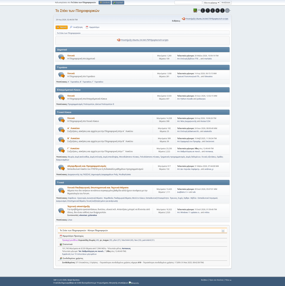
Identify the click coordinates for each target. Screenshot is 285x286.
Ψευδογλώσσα (125, 174)
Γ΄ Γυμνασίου (97, 82)
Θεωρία (71, 157)
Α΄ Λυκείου (73, 128)
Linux (70, 220)
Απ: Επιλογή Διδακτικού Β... (188, 131)
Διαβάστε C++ (183, 192)
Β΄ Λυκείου (73, 138)
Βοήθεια (204, 280)
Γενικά (71, 55)
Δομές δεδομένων (193, 157)
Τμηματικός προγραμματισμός (172, 157)
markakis (208, 58)
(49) (88, 240)
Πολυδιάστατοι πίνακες (150, 157)
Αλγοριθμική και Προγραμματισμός (86, 165)
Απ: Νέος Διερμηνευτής (187, 121)
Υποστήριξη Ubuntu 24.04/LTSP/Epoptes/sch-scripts (207, 18)
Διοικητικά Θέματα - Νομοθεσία (100, 198)
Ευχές (180, 198)
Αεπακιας (209, 151)
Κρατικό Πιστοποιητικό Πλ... (189, 76)
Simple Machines (73, 280)
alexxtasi (83, 215)
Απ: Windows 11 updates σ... (188, 212)
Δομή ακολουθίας (82, 157)
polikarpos (201, 99)
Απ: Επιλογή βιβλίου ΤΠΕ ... (188, 58)
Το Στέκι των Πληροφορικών (77, 11)
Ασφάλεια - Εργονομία (77, 198)
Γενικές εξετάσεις (209, 157)
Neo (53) (137, 240)
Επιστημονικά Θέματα (76, 201)
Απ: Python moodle (185, 99)
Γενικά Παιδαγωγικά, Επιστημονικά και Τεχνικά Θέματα (97, 187)
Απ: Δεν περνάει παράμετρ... (189, 169)
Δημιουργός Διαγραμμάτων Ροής (104, 174)
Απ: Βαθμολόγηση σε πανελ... (189, 151)
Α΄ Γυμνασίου (73, 82)
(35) (106, 240)
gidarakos (92, 215)
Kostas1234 (205, 121)
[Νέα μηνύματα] (61, 57)
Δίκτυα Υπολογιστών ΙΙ (104, 104)
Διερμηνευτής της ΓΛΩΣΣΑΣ (79, 174)
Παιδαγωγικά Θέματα (122, 198)
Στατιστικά (67, 244)
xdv (194, 192)
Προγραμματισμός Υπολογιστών (81, 104)
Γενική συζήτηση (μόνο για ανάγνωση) (102, 201)
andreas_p (209, 169)
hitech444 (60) (127, 240)
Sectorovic (210, 141)
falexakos (209, 76)
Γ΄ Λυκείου (73, 148)
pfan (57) (117, 240)
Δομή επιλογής (96, 157)
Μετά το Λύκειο (138, 198)
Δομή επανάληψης (110, 157)
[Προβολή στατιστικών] (134, 283)
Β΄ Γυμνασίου (85, 82)
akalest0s (208, 131)
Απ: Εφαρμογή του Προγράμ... (189, 141)
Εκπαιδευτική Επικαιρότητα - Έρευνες (161, 198)
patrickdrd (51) (148, 240)
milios (207, 212)
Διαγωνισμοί (61, 201)
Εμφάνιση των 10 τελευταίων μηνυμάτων (79, 254)
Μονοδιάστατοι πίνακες (129, 157)
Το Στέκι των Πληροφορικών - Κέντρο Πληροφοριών (84, 230)
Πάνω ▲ (228, 280)
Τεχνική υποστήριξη (78, 206)
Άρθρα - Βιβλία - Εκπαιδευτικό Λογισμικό (200, 198)
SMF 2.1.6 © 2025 (59, 280)
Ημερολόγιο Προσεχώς (73, 236)
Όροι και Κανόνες (216, 280)
